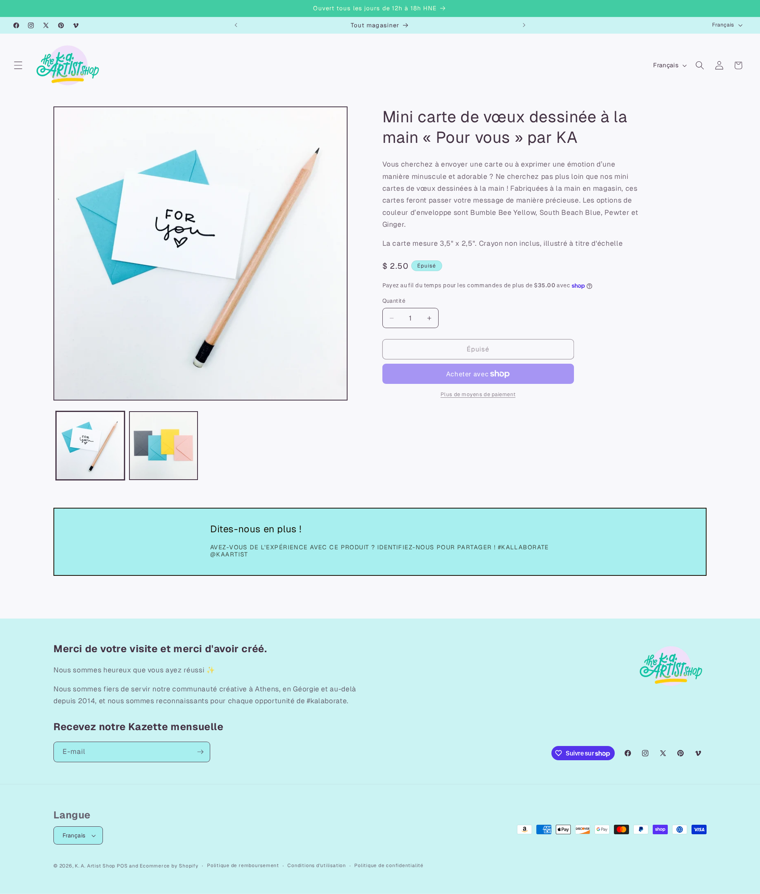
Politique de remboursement (243, 865)
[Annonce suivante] (524, 25)
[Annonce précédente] (236, 25)
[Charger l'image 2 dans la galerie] (163, 445)
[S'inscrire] (200, 752)
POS (122, 866)
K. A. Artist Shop (95, 866)
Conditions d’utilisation (316, 865)
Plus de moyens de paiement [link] (478, 394)
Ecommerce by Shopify (169, 866)
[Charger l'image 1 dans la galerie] (90, 445)
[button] (18, 65)
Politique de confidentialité (389, 865)
